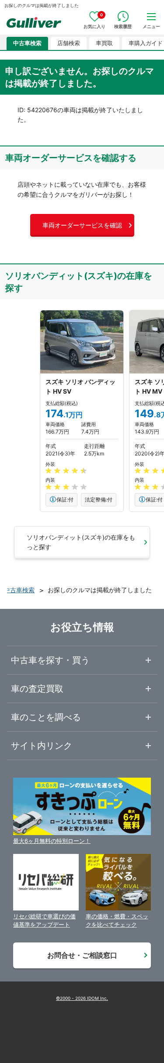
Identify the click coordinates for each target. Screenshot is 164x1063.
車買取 (104, 43)
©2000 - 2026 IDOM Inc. (82, 998)
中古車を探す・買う (50, 660)
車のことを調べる (46, 717)
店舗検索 (68, 43)
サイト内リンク (41, 745)
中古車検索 (27, 43)
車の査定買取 (37, 688)
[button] (82, 225)
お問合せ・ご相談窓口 (82, 955)
